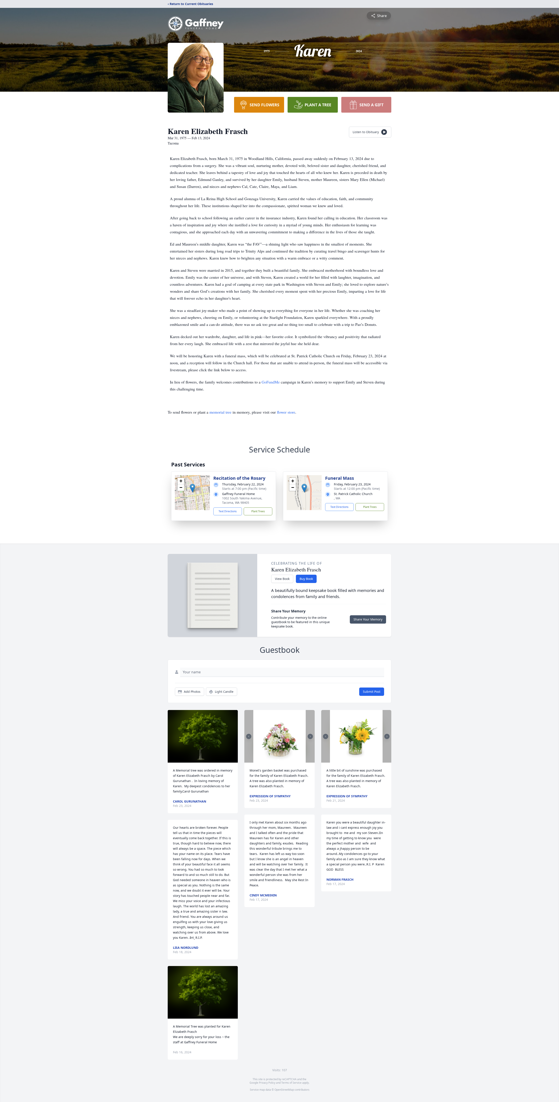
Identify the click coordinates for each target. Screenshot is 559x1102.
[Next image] (310, 736)
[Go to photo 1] (278, 760)
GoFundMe (271, 382)
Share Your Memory (368, 619)
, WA (337, 498)
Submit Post (371, 691)
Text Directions (228, 511)
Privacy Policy (267, 1083)
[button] (192, 488)
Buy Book (306, 579)
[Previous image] (248, 736)
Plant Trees (258, 511)
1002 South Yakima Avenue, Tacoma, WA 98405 (242, 500)
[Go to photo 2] (281, 760)
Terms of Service (291, 1083)
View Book (282, 579)
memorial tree (220, 412)
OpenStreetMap (284, 1090)
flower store (286, 412)
